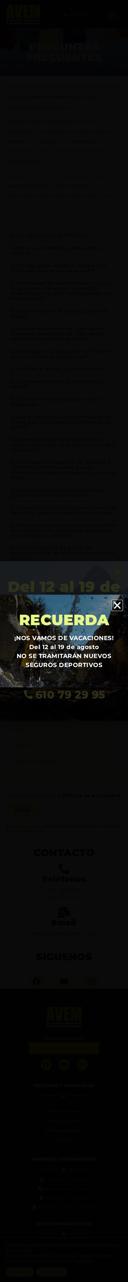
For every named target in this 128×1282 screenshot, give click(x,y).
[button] (117, 605)
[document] (64, 641)
